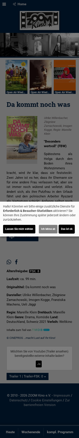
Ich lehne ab (48, 229)
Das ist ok (66, 229)
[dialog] (39, 219)
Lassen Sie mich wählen (19, 229)
